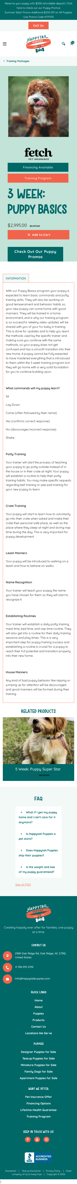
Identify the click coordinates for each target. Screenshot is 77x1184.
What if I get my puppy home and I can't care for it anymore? (38, 817)
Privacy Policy (53, 1170)
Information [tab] (16, 278)
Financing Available (38, 167)
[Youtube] (37, 1139)
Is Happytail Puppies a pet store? (37, 836)
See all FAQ (23, 884)
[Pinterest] (28, 1139)
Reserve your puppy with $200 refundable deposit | (35, 3)
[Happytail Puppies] (38, 44)
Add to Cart (41, 235)
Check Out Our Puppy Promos (35, 254)
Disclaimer (10, 1170)
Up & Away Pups (33, 1174)
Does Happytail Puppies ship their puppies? (38, 853)
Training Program (38, 178)
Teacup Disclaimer (31, 1170)
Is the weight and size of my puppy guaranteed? (37, 869)
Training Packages (17, 61)
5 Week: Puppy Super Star (38, 769)
